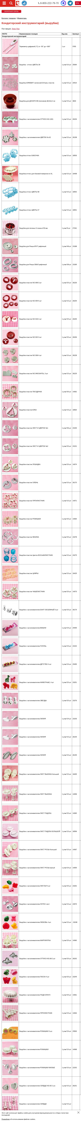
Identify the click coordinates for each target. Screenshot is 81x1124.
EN (77, 3)
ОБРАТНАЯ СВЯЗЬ (11, 11)
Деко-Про (16, 29)
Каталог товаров (9, 18)
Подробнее (6, 1119)
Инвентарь (22, 18)
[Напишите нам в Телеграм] (70, 3)
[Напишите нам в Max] (63, 3)
